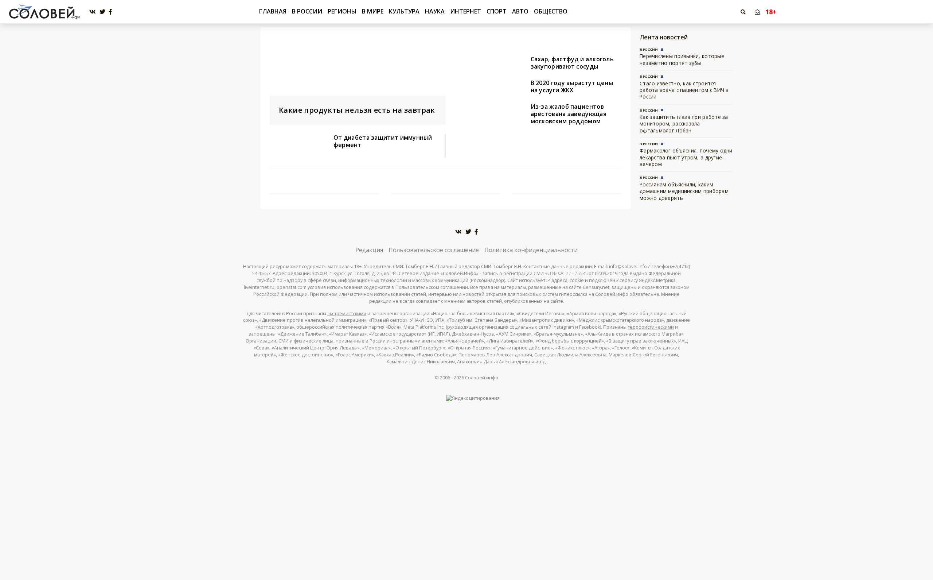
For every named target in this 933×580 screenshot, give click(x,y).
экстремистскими (346, 313)
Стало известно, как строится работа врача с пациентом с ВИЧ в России (684, 90)
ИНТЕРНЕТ (465, 11)
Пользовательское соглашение (434, 250)
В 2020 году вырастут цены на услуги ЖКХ (572, 86)
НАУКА (435, 11)
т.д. (543, 362)
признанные (350, 341)
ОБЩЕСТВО (550, 11)
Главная (272, 11)
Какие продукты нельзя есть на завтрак (357, 110)
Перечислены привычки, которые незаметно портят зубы (682, 59)
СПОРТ (497, 11)
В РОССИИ (307, 11)
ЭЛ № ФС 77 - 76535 (566, 273)
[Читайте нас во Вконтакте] (92, 11)
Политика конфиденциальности (531, 250)
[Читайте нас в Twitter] (102, 11)
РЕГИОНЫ (342, 11)
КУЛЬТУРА (404, 11)
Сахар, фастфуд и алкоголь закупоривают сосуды (572, 62)
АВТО (520, 11)
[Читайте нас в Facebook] (110, 11)
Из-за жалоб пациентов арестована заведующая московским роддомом (568, 114)
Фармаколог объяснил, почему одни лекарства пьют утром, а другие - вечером (686, 157)
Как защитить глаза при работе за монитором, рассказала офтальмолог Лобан (684, 123)
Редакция (369, 250)
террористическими (651, 327)
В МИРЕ (372, 11)
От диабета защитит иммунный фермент (382, 141)
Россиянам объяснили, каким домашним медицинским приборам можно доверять (684, 191)
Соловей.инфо (481, 378)
